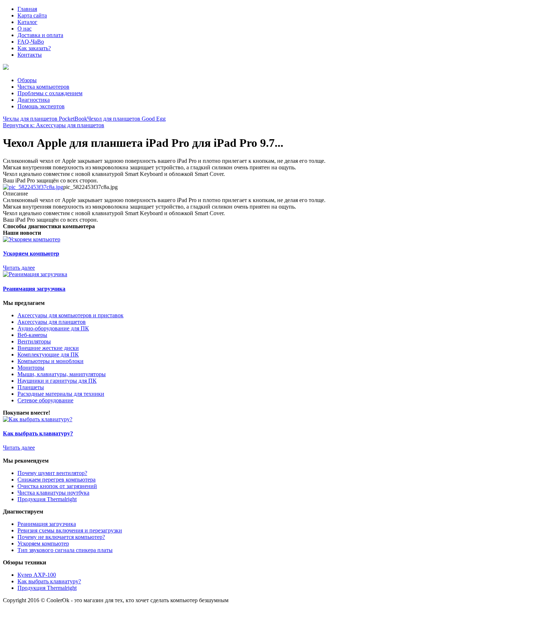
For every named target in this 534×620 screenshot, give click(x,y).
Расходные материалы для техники (60, 394)
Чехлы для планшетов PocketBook (45, 119)
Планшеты (30, 387)
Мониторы (30, 368)
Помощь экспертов (41, 106)
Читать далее (19, 268)
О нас (24, 28)
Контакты (29, 55)
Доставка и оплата (40, 35)
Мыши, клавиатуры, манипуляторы (61, 374)
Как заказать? (34, 48)
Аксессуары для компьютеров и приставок (70, 315)
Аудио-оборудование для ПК (53, 328)
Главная (27, 9)
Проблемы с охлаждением (49, 93)
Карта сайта (32, 15)
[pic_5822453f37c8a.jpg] (33, 187)
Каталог (27, 22)
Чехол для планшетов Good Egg (126, 119)
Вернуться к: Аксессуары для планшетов (53, 125)
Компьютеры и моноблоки (50, 361)
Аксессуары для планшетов (51, 322)
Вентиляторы (34, 341)
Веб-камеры (32, 335)
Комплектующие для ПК (48, 354)
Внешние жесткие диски (48, 348)
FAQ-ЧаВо (30, 42)
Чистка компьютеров (43, 87)
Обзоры (27, 80)
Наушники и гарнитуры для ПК (57, 381)
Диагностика (33, 100)
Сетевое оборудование (45, 400)
